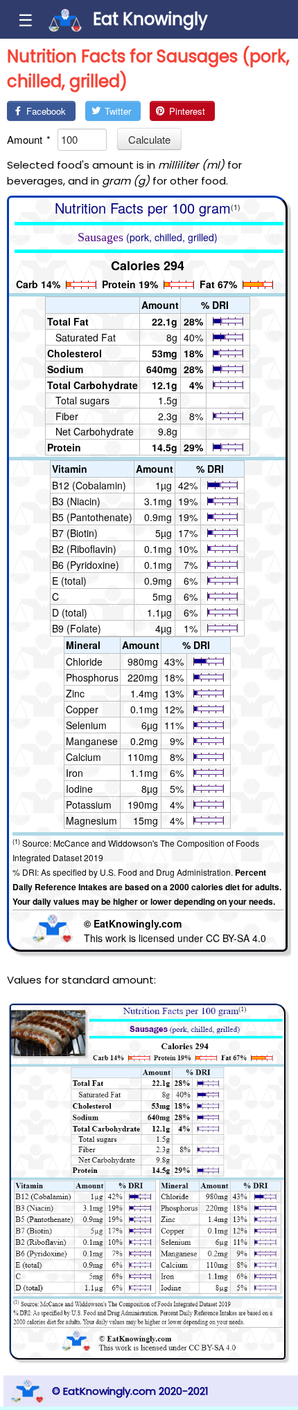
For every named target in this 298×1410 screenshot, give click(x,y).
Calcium (83, 757)
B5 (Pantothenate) (92, 517)
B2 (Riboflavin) (84, 549)
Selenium (86, 725)
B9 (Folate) (76, 628)
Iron (74, 773)
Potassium (89, 804)
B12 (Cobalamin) (89, 485)
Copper (82, 709)
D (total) (69, 612)
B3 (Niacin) (76, 501)
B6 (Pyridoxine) (85, 565)
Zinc (75, 693)
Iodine (79, 789)
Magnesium (91, 820)
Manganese (92, 741)
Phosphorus (92, 677)
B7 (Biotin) (75, 533)
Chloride (84, 661)
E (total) (69, 581)
